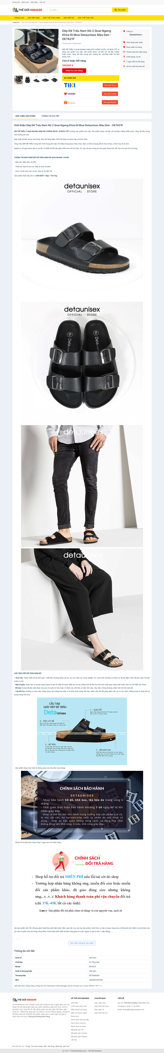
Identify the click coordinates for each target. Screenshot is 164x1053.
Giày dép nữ (99, 1009)
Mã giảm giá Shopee (79, 1036)
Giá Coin (66, 1046)
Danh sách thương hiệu (80, 1020)
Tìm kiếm (121, 10)
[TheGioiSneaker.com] (27, 10)
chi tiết (50, 116)
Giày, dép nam (100, 1003)
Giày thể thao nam (101, 1006)
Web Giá (58, 1046)
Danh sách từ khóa (78, 1026)
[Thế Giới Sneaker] (24, 999)
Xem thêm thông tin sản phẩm (82, 943)
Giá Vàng (51, 1046)
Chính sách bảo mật (79, 1006)
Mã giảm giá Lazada (79, 1033)
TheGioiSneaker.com (78, 1051)
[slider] (18, 80)
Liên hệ (42, 2)
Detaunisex (77, 43)
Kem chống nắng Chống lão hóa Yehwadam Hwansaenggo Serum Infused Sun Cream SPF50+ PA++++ (61, 986)
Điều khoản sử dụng (79, 1009)
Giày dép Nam (33, 18)
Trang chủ (16, 2)
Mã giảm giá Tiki (77, 1030)
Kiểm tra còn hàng (74, 70)
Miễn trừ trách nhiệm (79, 1013)
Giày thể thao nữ (100, 1013)
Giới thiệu (34, 2)
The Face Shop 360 (39, 1046)
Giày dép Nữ (69, 18)
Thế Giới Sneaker (94, 1051)
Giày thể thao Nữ (86, 18)
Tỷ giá (27, 1046)
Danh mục (25, 2)
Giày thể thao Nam (51, 18)
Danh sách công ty (78, 1023)
